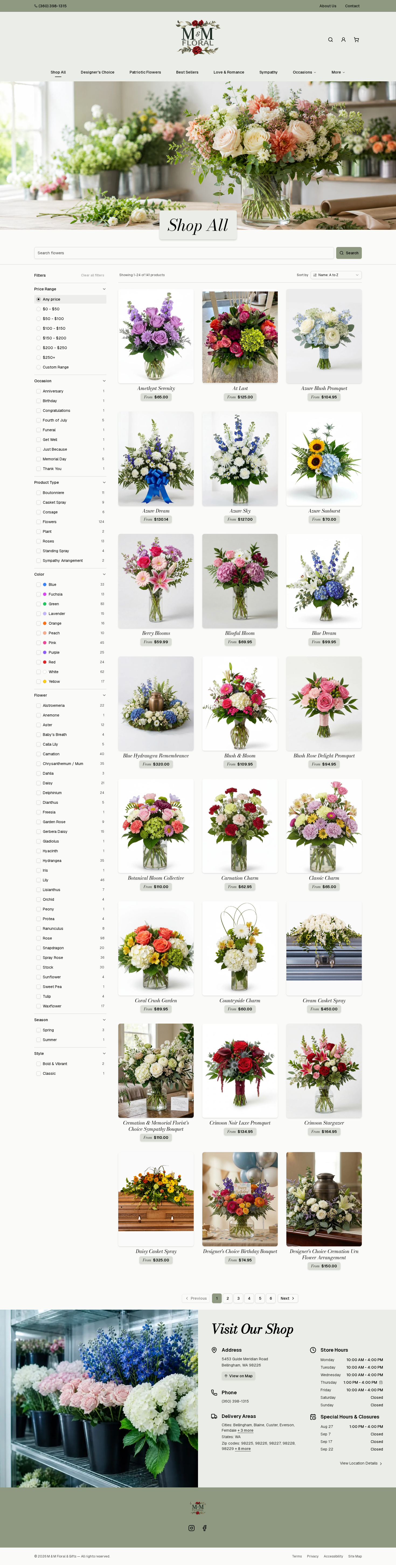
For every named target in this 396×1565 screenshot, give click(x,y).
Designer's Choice (97, 72)
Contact (352, 6)
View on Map (241, 1375)
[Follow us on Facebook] (204, 1528)
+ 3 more (245, 1430)
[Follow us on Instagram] (191, 1528)
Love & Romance (229, 72)
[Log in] (343, 39)
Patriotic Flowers (145, 72)
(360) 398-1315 (53, 6)
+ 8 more (243, 1448)
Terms (297, 1556)
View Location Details (359, 1463)
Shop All (58, 72)
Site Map (355, 1556)
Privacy (312, 1556)
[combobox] (336, 275)
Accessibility (333, 1556)
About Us (327, 6)
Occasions (302, 72)
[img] (381, 1382)
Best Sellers (187, 72)
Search (352, 253)
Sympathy (268, 72)
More (336, 72)
